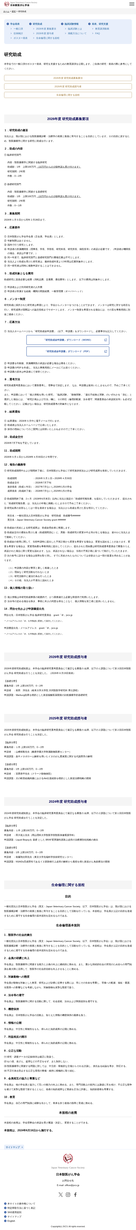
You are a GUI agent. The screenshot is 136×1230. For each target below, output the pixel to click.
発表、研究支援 (100, 24)
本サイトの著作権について (21, 1203)
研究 (14, 11)
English (11, 1221)
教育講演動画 (102, 28)
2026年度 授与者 (45, 33)
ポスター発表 (21, 38)
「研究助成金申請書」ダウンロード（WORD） (67, 340)
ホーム (6, 11)
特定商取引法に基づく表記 (21, 1208)
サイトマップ (14, 1216)
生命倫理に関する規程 (47, 38)
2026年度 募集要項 (46, 28)
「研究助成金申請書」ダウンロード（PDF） (68, 351)
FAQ (97, 33)
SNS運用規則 (14, 1212)
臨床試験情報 (72, 24)
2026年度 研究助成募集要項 (68, 78)
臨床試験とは (75, 28)
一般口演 (18, 28)
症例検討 (18, 33)
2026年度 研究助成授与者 (68, 86)
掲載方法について (77, 33)
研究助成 (37, 24)
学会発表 (15, 24)
